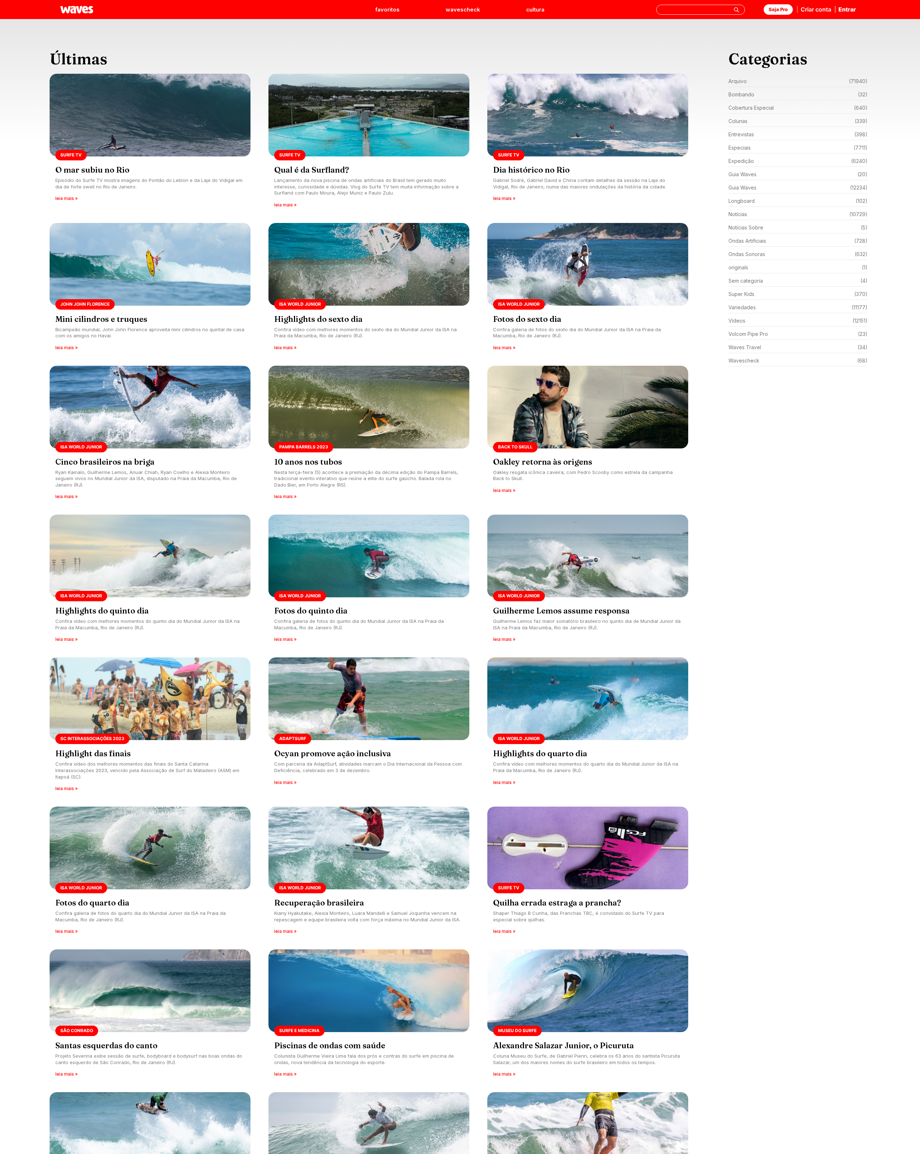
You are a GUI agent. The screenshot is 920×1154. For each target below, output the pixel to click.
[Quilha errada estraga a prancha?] (587, 873)
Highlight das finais (93, 753)
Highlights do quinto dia (102, 611)
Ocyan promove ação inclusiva (332, 753)
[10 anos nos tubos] (368, 435)
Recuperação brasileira (319, 903)
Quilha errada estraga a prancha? (557, 903)
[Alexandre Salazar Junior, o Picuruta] (587, 1015)
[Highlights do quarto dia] (587, 726)
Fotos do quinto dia (311, 611)
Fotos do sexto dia (527, 319)
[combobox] (700, 10)
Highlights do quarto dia (540, 753)
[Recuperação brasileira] (368, 873)
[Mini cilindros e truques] (150, 289)
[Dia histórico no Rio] (587, 143)
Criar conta (816, 9)
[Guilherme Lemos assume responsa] (587, 581)
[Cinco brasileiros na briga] (150, 435)
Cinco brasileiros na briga (105, 462)
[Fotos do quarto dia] (150, 873)
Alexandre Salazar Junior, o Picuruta (563, 1045)
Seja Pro (778, 9)
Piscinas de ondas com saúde (329, 1045)
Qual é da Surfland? (311, 170)
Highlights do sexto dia (318, 319)
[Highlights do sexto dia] (368, 289)
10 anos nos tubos (308, 462)
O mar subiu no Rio (92, 170)
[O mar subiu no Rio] (150, 143)
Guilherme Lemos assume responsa (561, 611)
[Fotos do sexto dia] (587, 289)
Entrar (847, 9)
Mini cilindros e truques (101, 319)
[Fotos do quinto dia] (368, 581)
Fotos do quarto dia (92, 903)
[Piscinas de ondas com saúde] (368, 1015)
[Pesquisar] (736, 9)
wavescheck (463, 9)
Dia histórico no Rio (531, 170)
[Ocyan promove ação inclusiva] (368, 726)
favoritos (387, 9)
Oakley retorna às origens (542, 462)
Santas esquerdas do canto (106, 1045)
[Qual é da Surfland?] (368, 143)
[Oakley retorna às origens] (587, 435)
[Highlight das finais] (150, 726)
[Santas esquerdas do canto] (150, 1015)
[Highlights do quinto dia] (150, 581)
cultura (535, 9)
